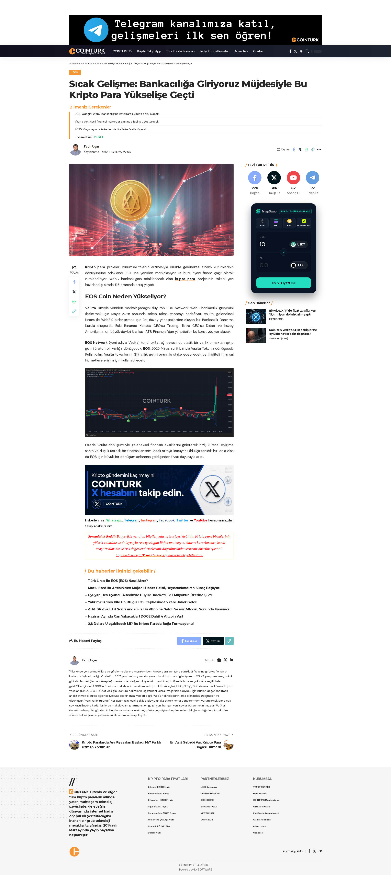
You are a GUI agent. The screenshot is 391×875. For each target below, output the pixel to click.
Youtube (200, 520)
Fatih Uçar (91, 147)
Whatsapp (114, 520)
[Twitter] (295, 51)
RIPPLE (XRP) (276, 319)
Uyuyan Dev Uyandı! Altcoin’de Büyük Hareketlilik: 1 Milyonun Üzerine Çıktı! (150, 595)
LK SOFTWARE (203, 869)
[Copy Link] (312, 149)
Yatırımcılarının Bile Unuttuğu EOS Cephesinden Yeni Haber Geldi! (142, 602)
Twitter (182, 520)
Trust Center (152, 555)
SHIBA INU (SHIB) (278, 338)
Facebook (167, 520)
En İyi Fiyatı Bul (283, 283)
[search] (307, 51)
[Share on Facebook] (294, 149)
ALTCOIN (87, 63)
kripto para (185, 279)
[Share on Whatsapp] (306, 149)
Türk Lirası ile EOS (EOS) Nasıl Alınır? (118, 581)
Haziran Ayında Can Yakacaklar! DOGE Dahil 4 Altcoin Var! (135, 616)
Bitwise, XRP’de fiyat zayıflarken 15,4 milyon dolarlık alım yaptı (292, 312)
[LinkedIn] (232, 660)
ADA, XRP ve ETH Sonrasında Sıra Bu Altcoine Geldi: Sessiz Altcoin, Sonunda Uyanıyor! (159, 609)
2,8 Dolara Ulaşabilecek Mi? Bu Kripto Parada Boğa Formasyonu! (141, 624)
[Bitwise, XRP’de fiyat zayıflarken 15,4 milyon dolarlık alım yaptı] (256, 316)
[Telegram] (300, 51)
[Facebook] (290, 51)
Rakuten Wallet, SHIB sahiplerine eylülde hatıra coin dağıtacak (293, 332)
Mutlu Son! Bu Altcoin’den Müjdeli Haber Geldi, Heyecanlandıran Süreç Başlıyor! (154, 588)
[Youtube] (293, 183)
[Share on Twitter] (300, 149)
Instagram (149, 520)
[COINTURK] (87, 51)
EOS (96, 63)
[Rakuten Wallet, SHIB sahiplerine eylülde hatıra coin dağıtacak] (256, 335)
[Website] (219, 660)
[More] (319, 149)
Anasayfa (74, 63)
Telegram (131, 520)
